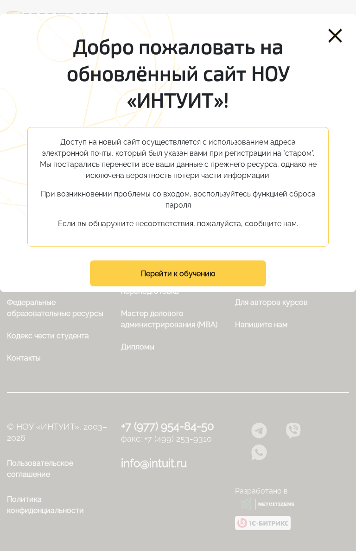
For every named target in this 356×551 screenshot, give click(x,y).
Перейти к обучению (178, 273)
